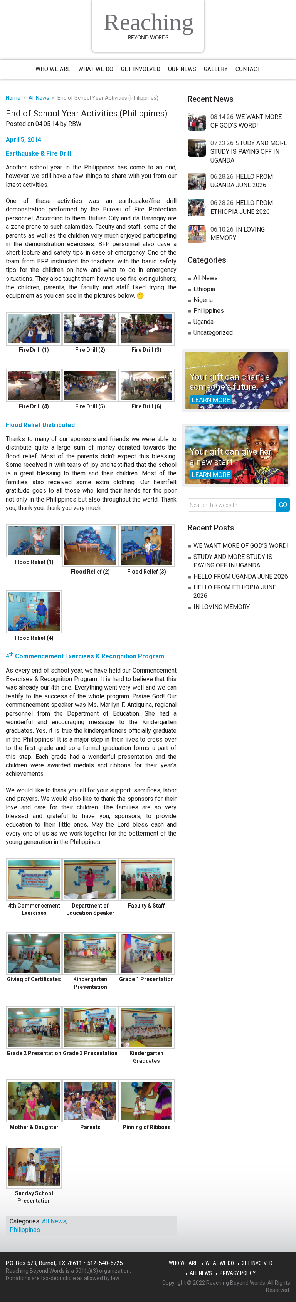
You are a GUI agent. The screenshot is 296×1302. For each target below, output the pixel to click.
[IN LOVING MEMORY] (199, 234)
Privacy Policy (238, 1273)
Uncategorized (213, 332)
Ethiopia (204, 289)
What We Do (219, 1263)
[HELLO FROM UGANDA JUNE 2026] (199, 182)
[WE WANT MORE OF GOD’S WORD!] (199, 122)
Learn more (211, 400)
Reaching (148, 22)
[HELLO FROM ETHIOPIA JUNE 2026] (199, 208)
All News (54, 1221)
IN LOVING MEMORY (221, 607)
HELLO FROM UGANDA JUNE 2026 (240, 576)
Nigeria (203, 300)
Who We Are (183, 1263)
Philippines (25, 1229)
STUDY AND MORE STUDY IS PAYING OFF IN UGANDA (248, 151)
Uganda (203, 322)
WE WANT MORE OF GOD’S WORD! (241, 545)
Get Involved (257, 1263)
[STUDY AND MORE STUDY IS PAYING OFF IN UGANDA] (199, 148)
